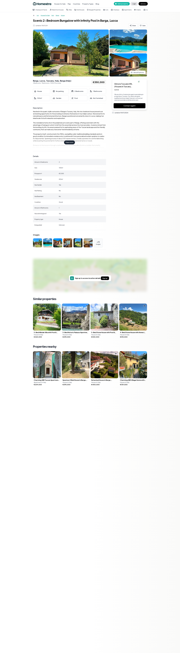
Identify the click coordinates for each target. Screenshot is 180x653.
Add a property (123, 4)
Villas (70, 10)
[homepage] (34, 15)
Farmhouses (80, 10)
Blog (97, 4)
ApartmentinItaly (40, 382)
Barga (57, 15)
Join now (143, 4)
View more (69, 142)
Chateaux (116, 10)
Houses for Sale (59, 4)
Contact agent (129, 106)
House (63, 15)
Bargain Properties (95, 10)
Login (134, 4)
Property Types (87, 4)
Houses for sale (45, 15)
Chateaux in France (41, 10)
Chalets (138, 10)
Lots (106, 10)
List (38, 15)
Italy (52, 15)
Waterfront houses (58, 10)
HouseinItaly (38, 335)
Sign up (104, 278)
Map (69, 4)
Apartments (128, 10)
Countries (76, 4)
